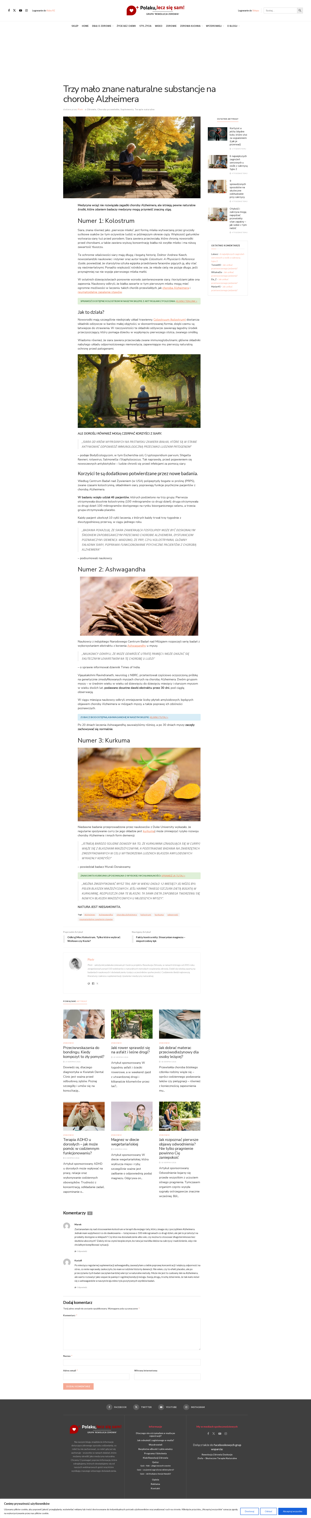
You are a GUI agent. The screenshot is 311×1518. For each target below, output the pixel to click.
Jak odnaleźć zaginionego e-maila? (155, 1440)
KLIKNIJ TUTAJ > (159, 717)
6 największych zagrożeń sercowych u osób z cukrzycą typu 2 (239, 162)
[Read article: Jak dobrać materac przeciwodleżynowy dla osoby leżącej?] (180, 1024)
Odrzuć (268, 1511)
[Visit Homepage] (155, 10)
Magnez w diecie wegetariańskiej (125, 1142)
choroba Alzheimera (175, 288)
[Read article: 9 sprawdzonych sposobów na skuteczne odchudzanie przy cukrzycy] (217, 186)
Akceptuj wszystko (292, 1511)
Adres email (70, 1370)
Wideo (158, 26)
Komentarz (70, 1315)
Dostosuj (249, 1511)
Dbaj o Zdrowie (101, 26)
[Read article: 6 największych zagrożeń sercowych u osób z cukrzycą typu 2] (217, 161)
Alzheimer (90, 914)
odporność (172, 914)
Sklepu (255, 10)
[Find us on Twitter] (14, 10)
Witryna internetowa (145, 1370)
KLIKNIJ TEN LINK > (186, 301)
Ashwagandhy (136, 646)
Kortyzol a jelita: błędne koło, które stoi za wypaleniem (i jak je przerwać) (238, 136)
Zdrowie (171, 26)
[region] (155, 1508)
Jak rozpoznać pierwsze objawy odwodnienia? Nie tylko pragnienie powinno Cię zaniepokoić (178, 1148)
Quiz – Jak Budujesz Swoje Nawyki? (155, 1474)
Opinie (155, 1479)
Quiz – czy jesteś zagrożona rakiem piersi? (155, 1469)
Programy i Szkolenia (155, 1453)
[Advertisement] (155, 55)
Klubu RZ (50, 10)
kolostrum (146, 914)
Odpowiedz (82, 1251)
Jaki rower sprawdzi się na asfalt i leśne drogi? (130, 1050)
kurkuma (149, 831)
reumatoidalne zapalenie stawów (100, 292)
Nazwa (68, 1355)
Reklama (155, 1484)
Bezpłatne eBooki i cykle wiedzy (155, 1449)
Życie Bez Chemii (126, 26)
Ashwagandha (106, 914)
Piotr (80, 109)
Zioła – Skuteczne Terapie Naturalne (217, 1458)
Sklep (75, 26)
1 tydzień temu (238, 149)
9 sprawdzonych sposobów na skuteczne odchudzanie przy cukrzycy (238, 189)
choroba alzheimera (127, 914)
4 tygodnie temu (239, 173)
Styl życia (145, 26)
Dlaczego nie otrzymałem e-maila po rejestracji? (155, 1434)
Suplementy (127, 109)
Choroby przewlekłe (108, 109)
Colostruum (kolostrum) (170, 320)
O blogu (232, 26)
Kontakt (155, 1488)
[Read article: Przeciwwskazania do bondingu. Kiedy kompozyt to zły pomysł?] (84, 1024)
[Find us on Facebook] (9, 10)
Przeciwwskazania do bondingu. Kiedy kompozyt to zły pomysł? (83, 1052)
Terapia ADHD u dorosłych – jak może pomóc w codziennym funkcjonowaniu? (81, 1146)
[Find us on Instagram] (26, 10)
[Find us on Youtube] (20, 10)
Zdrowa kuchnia (190, 26)
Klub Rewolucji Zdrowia (155, 1457)
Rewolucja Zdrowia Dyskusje (217, 1454)
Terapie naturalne (145, 109)
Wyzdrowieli (214, 26)
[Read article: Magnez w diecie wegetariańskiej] (132, 1116)
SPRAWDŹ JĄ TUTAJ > (173, 875)
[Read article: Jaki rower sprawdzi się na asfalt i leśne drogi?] (132, 1024)
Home (85, 26)
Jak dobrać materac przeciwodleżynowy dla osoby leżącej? (179, 1052)
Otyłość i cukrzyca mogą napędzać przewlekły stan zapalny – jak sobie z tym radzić (238, 218)
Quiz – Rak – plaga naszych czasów (155, 1465)
